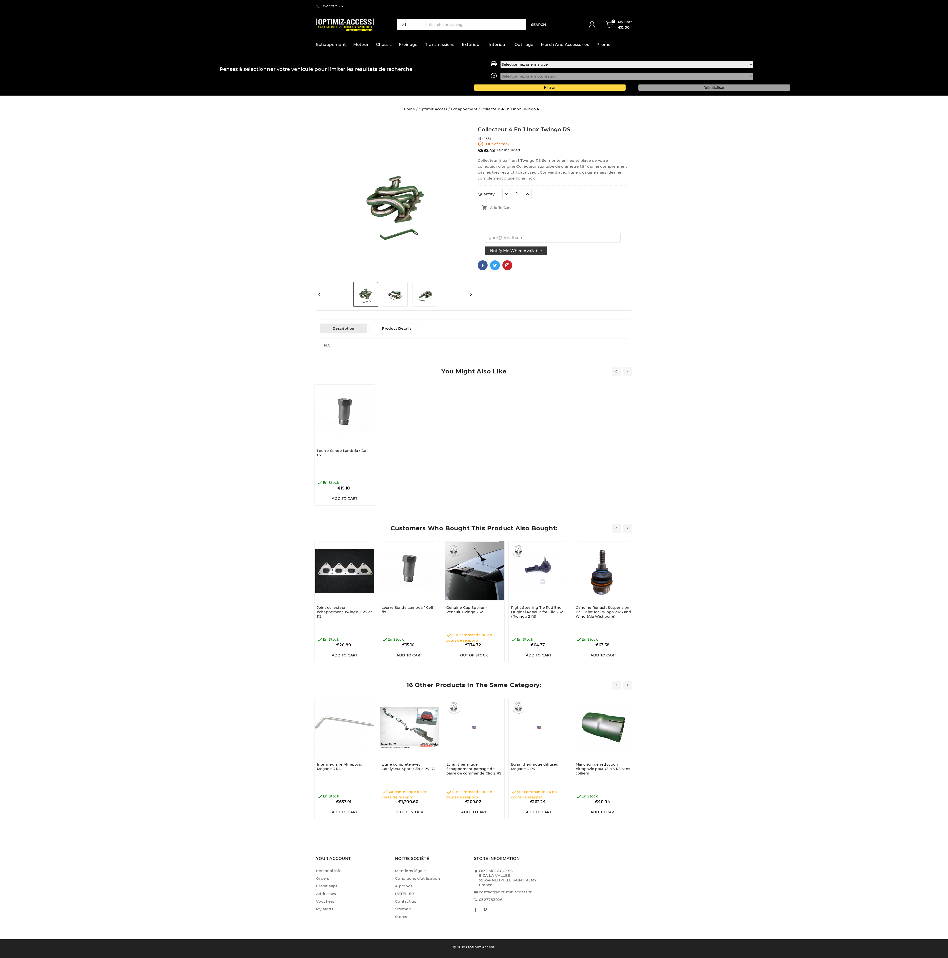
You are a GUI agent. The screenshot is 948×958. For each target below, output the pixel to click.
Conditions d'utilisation (417, 878)
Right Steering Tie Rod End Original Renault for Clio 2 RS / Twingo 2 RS (538, 612)
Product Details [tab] (396, 328)
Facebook (483, 265)
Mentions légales (411, 870)
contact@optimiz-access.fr (505, 892)
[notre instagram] (485, 910)
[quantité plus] (527, 194)
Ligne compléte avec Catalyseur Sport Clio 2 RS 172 (409, 766)
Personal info (329, 870)
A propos (404, 886)
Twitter (495, 265)
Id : (481, 139)
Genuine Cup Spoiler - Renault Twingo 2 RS (466, 609)
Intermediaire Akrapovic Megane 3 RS (339, 766)
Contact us (405, 901)
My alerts (325, 909)
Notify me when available (516, 250)
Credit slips (327, 886)
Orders (322, 878)
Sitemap (403, 909)
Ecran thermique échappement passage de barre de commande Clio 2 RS (474, 768)
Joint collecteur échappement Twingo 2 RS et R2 (344, 612)
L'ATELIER (404, 893)
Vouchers (325, 901)
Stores (401, 916)
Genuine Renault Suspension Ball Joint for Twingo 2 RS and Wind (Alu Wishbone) (603, 612)
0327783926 (490, 899)
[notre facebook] (475, 910)
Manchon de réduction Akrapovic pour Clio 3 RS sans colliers (603, 768)
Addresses (326, 893)
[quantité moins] (506, 194)
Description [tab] (343, 328)
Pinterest (507, 265)
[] (594, 25)
